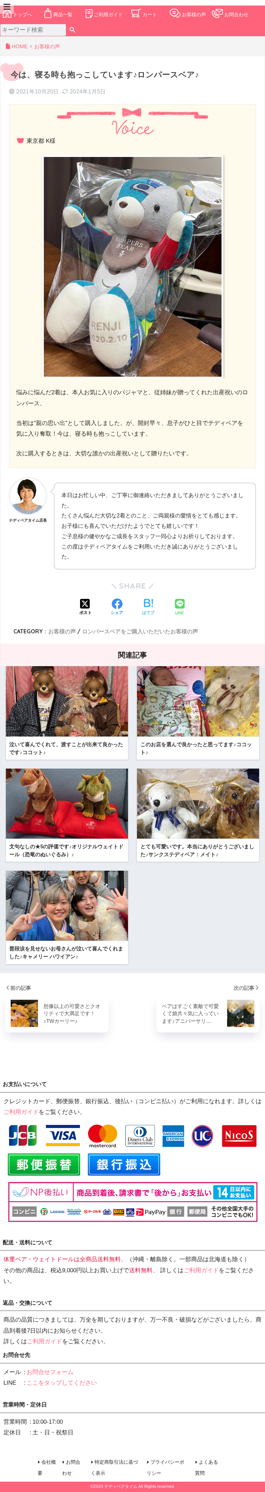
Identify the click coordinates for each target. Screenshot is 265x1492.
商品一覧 (62, 14)
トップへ (22, 14)
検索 (72, 30)
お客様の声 (194, 14)
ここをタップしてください (62, 1383)
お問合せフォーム (50, 1372)
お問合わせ (236, 14)
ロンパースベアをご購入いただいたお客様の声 (140, 631)
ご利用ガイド (108, 14)
